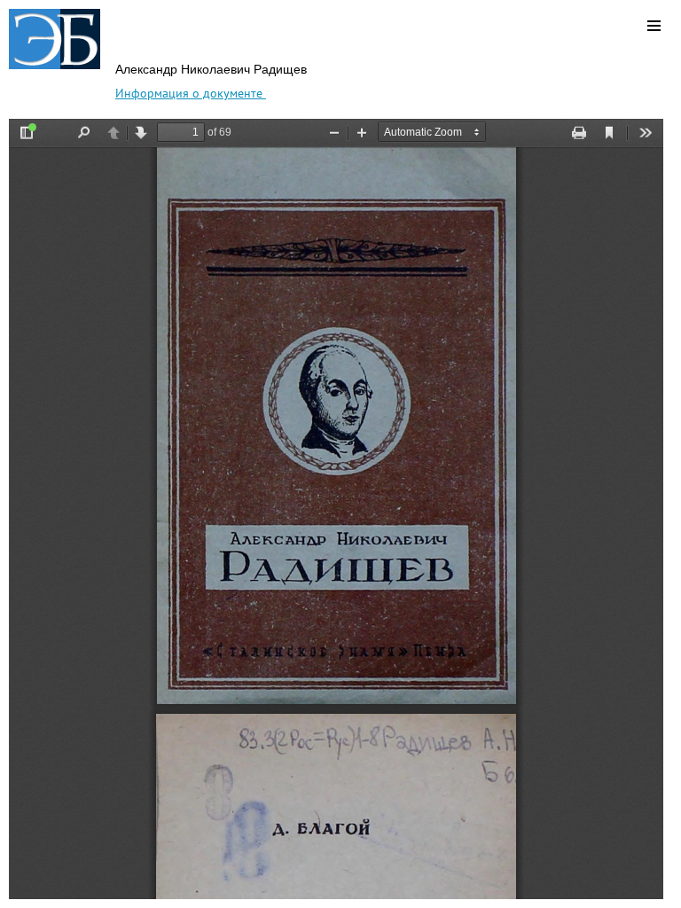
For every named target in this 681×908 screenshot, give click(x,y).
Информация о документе (190, 93)
